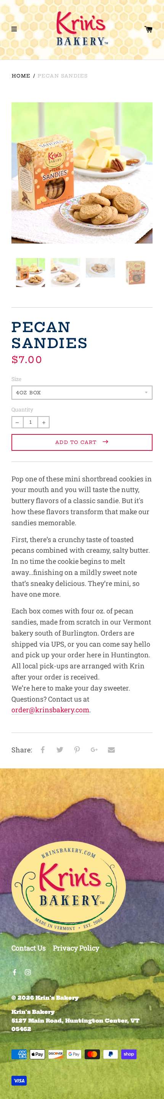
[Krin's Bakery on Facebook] (14, 971)
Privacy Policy (76, 947)
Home (21, 76)
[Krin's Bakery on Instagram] (28, 971)
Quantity (22, 409)
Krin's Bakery (57, 997)
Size (16, 378)
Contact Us (28, 947)
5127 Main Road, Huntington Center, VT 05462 (75, 1021)
